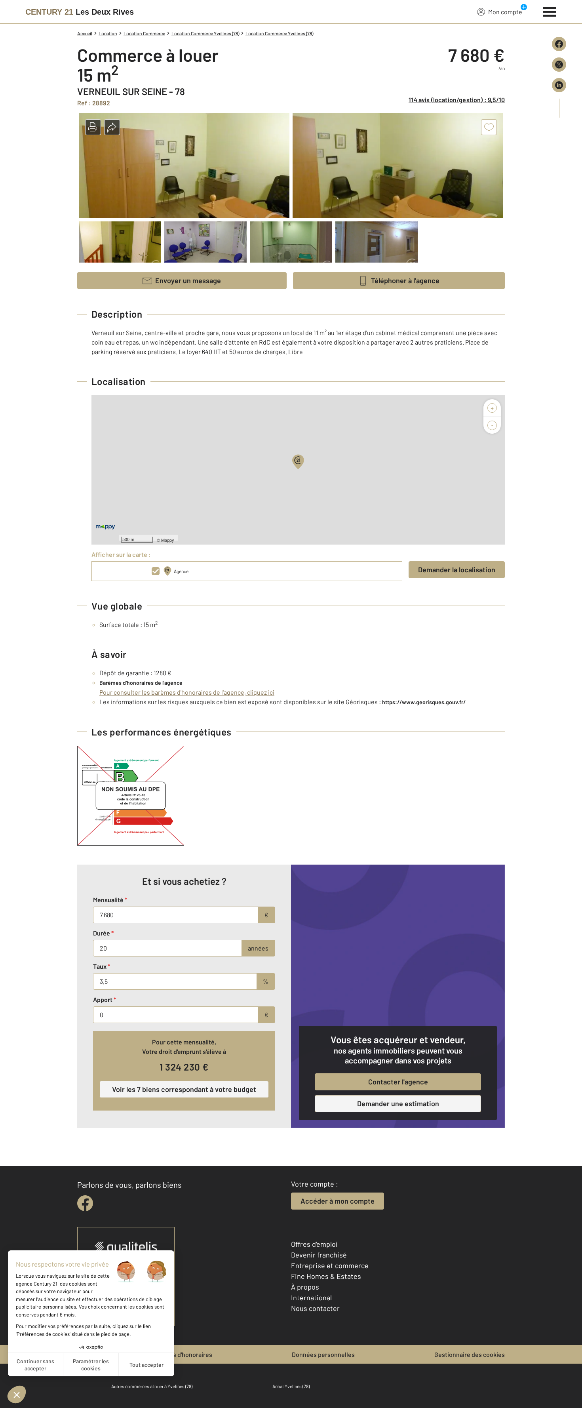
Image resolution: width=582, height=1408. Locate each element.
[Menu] (550, 11)
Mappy (167, 540)
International (311, 1297)
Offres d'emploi (314, 1244)
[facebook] (85, 1203)
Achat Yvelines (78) (291, 1386)
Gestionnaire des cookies (469, 1354)
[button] (93, 127)
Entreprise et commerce (330, 1265)
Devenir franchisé (319, 1254)
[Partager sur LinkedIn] (559, 85)
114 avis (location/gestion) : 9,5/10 (457, 99)
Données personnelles (323, 1354)
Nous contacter (315, 1308)
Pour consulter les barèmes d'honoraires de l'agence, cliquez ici (186, 692)
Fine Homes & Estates (326, 1276)
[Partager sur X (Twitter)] (559, 64)
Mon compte (505, 11)
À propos (305, 1286)
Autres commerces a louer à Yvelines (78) (151, 1386)
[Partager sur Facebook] (559, 44)
